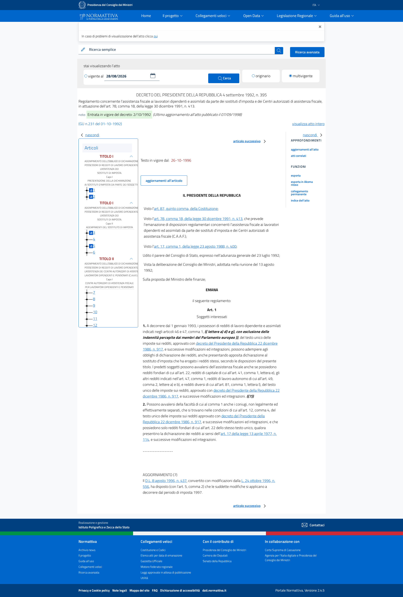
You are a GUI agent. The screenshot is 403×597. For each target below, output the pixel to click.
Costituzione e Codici (153, 550)
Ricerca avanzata (307, 52)
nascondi (92, 135)
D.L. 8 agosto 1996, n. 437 (166, 480)
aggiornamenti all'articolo (164, 180)
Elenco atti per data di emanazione (161, 555)
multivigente (303, 76)
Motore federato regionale (157, 566)
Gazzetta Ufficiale (151, 561)
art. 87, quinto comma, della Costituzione (186, 208)
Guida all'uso (86, 561)
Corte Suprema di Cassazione (283, 550)
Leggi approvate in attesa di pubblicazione (166, 572)
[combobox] (181, 49)
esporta (296, 175)
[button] (152, 75)
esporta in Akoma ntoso (302, 183)
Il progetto (85, 555)
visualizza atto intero (308, 124)
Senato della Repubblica (217, 561)
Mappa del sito (140, 590)
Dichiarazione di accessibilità (180, 590)
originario (263, 76)
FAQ (155, 590)
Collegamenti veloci (90, 566)
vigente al (96, 76)
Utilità (144, 578)
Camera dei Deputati (215, 555)
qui (156, 36)
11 (95, 318)
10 (95, 312)
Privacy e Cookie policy (94, 590)
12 (95, 325)
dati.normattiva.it (214, 590)
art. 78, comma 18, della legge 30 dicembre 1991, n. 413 (198, 218)
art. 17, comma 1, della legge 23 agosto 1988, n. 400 (195, 246)
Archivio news (87, 550)
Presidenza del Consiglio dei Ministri (224, 550)
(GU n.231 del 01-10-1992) (100, 124)
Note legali (120, 590)
